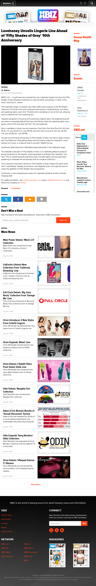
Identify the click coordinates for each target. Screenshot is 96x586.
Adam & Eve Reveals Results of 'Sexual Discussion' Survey (18, 412)
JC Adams (5, 90)
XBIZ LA (27, 544)
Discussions (78, 137)
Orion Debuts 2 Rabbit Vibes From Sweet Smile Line (17, 365)
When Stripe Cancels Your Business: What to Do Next (84, 165)
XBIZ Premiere (7, 556)
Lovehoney (15, 188)
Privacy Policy (6, 531)
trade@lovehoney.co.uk (56, 180)
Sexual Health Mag (82, 39)
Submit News (6, 515)
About (3, 527)
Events (78, 78)
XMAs (26, 560)
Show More (36, 484)
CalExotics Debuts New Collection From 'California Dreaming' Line (16, 267)
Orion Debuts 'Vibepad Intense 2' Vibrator (18, 461)
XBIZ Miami (28, 548)
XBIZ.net (79, 129)
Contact (4, 523)
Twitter (23, 182)
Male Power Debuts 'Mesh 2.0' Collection (18, 241)
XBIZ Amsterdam (31, 552)
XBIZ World (5, 552)
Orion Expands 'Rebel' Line (16, 342)
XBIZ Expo (28, 556)
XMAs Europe (80, 89)
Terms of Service (69, 579)
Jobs (84, 137)
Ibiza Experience (82, 109)
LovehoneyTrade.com (32, 180)
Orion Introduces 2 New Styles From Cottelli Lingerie (18, 321)
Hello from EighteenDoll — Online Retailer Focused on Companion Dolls (84, 148)
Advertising (6, 519)
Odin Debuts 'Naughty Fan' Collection (16, 390)
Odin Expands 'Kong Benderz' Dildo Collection (18, 436)
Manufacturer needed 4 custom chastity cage (84, 180)
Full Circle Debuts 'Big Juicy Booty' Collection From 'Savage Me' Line (19, 295)
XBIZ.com (5, 544)
